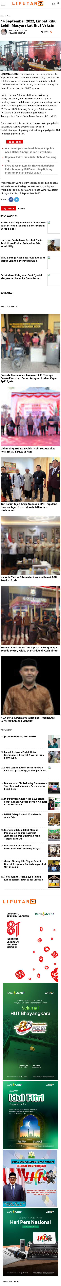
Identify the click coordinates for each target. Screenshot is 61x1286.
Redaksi (7, 1281)
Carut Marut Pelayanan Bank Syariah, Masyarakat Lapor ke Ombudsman (22, 277)
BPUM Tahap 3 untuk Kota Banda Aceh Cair (22, 816)
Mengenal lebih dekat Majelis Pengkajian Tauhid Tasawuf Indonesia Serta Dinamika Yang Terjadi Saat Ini (22, 834)
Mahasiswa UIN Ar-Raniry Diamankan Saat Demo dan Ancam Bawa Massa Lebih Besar (25, 786)
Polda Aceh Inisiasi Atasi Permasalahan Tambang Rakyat (22, 847)
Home (3, 16)
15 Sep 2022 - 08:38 (15, 33)
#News (21, 208)
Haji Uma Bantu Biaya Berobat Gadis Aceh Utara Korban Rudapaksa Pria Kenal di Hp (21, 243)
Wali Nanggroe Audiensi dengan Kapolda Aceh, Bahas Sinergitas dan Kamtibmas (29, 150)
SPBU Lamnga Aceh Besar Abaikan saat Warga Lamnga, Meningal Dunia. (23, 259)
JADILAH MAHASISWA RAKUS (20, 736)
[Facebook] (11, 199)
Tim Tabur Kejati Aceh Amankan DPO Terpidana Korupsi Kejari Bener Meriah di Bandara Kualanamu (29, 507)
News (9, 16)
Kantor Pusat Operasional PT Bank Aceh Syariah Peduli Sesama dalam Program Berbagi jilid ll (23, 225)
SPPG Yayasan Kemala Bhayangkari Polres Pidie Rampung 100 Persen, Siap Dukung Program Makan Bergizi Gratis (29, 169)
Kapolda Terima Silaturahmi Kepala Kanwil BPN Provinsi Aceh (29, 579)
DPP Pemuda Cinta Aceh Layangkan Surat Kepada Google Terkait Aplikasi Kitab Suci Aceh (25, 801)
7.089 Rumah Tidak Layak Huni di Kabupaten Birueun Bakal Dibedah (23, 878)
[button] (58, 2)
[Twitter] (16, 199)
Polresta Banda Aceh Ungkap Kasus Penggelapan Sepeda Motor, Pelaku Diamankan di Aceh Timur (29, 649)
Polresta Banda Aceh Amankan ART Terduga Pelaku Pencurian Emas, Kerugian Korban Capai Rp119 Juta (29, 378)
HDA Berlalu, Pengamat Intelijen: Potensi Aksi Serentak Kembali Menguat (28, 719)
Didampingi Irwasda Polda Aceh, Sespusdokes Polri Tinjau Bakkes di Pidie (28, 450)
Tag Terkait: (8, 208)
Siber (17, 1281)
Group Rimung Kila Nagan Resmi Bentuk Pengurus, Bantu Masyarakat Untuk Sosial (25, 864)
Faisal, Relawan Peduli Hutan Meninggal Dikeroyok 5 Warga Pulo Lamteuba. (24, 754)
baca (45, 31)
